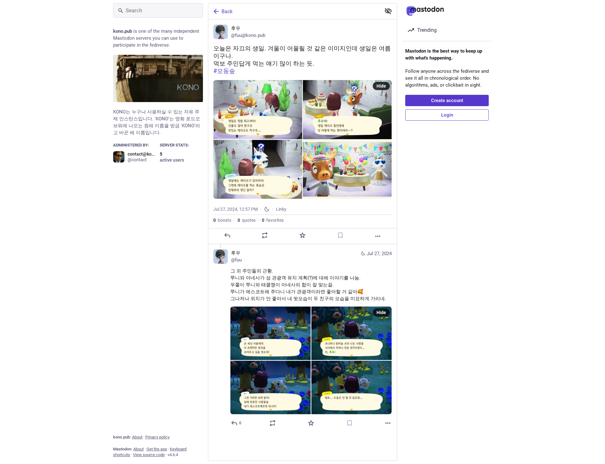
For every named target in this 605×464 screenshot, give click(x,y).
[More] (378, 236)
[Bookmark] (340, 235)
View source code (149, 454)
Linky (281, 209)
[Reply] (227, 235)
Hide (381, 86)
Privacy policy (157, 437)
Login (447, 115)
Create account (447, 100)
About (137, 437)
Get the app (157, 449)
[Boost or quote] (264, 235)
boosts (222, 220)
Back (227, 11)
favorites (273, 220)
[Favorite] (302, 235)
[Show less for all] (388, 11)
